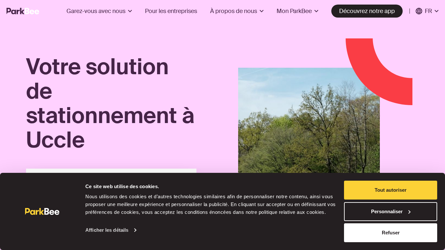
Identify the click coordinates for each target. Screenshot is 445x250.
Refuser (391, 232)
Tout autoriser (391, 190)
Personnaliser (387, 211)
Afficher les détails (106, 230)
